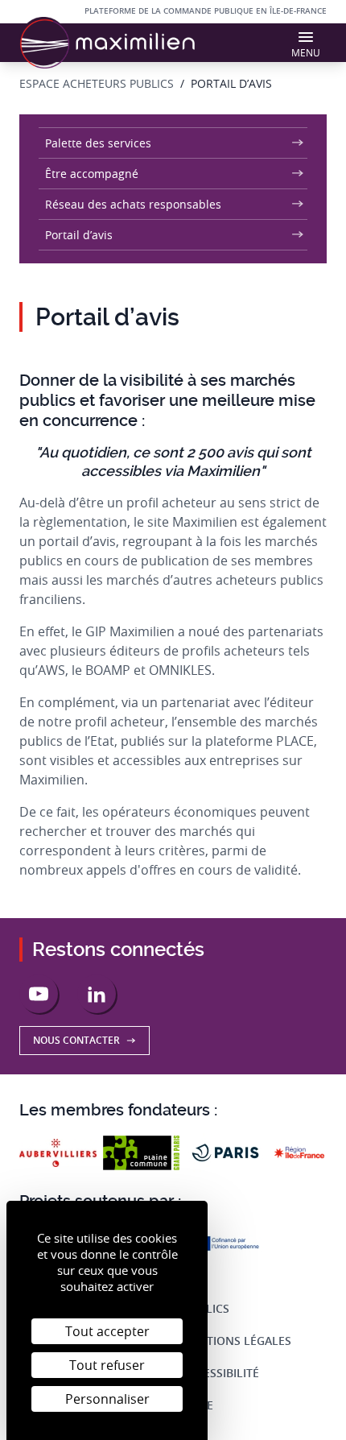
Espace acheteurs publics (96, 83)
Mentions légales (236, 1340)
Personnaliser (107, 1399)
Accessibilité (220, 1372)
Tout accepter (107, 1331)
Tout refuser (107, 1365)
